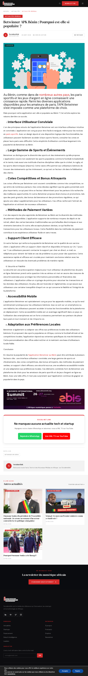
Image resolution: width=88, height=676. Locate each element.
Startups (7, 629)
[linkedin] (5, 615)
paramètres (11, 674)
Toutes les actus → (76, 484)
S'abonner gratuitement (43, 582)
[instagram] (21, 615)
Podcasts (48, 629)
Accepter (65, 671)
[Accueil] (9, 3)
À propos (48, 626)
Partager (80, 35)
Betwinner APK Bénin (12, 454)
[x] (16, 615)
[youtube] (11, 615)
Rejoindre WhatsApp (29, 436)
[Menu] (82, 3)
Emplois (48, 633)
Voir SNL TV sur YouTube (56, 436)
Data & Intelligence (10, 637)
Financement (8, 633)
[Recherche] (60, 3)
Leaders (6, 641)
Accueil (6, 11)
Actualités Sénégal (29, 11)
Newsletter (70, 3)
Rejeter (77, 671)
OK (40, 655)
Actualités (15, 11)
